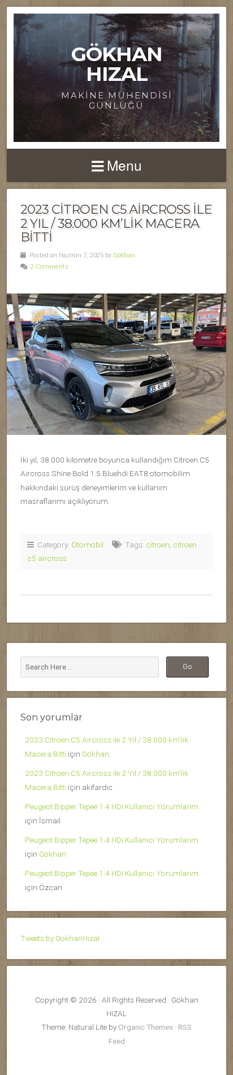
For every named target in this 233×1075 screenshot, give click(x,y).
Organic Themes (145, 1026)
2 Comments (49, 266)
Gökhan (124, 255)
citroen (158, 544)
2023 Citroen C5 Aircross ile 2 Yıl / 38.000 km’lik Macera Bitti (116, 223)
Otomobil (87, 544)
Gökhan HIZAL (116, 64)
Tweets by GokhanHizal (60, 938)
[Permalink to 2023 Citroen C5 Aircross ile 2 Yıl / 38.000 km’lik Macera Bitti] (116, 364)
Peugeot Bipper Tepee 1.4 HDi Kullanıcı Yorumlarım (112, 806)
